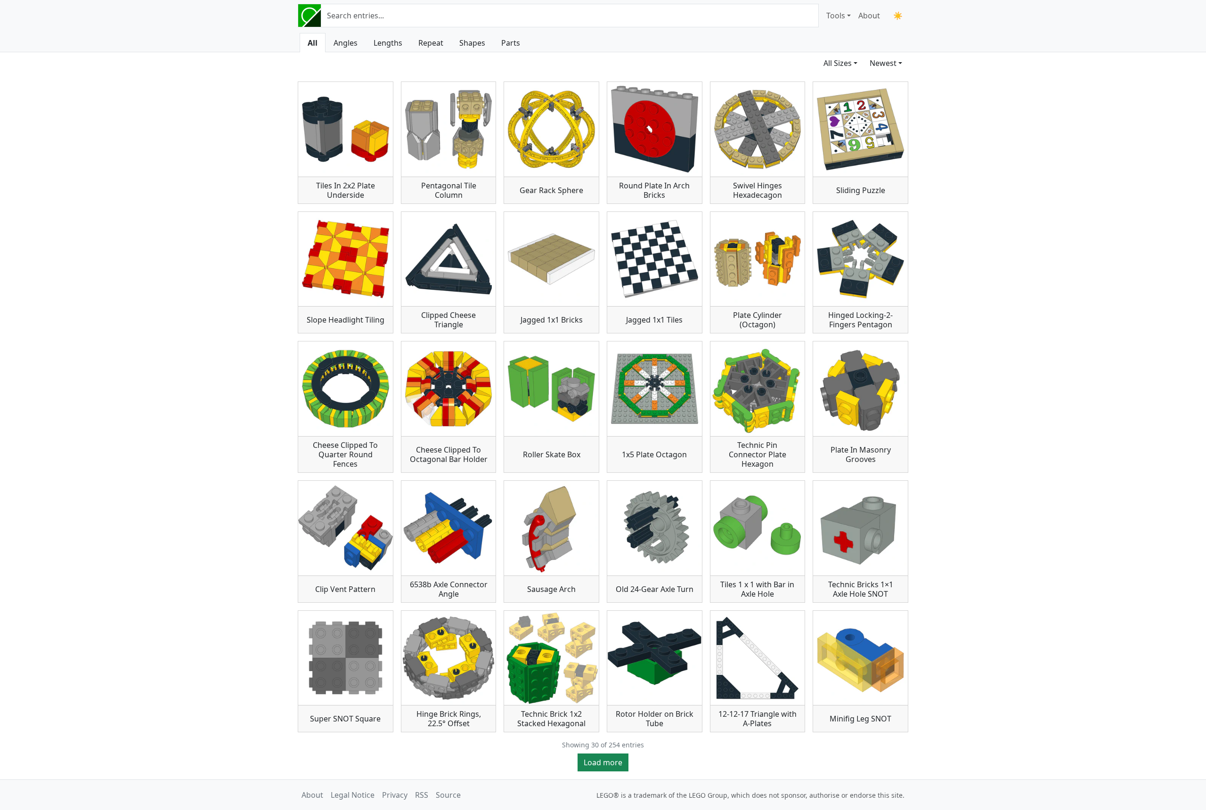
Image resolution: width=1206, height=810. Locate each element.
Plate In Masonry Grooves (861, 454)
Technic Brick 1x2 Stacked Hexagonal (551, 719)
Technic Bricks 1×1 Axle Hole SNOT (860, 589)
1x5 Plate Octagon (654, 454)
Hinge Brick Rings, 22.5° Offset (448, 719)
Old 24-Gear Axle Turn (654, 589)
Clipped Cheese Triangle (448, 320)
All (313, 43)
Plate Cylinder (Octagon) (757, 320)
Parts (510, 43)
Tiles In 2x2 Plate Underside (345, 190)
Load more (603, 762)
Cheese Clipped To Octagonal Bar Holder (449, 454)
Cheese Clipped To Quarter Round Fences (345, 454)
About (869, 15)
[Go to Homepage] (309, 15)
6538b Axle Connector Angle (449, 589)
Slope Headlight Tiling (345, 320)
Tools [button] (835, 15)
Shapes (472, 43)
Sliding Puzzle (860, 190)
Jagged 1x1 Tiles (654, 320)
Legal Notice (353, 795)
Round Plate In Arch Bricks (654, 190)
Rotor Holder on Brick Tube (654, 719)
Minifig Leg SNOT (860, 718)
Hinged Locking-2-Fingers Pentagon (860, 320)
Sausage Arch (551, 589)
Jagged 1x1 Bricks (552, 320)
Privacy (394, 795)
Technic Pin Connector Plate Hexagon (757, 454)
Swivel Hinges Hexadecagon (757, 190)
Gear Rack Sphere (551, 190)
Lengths (388, 43)
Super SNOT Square (345, 718)
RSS (421, 795)
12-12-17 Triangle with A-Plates (757, 719)
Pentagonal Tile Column (448, 190)
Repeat (430, 43)
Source (448, 795)
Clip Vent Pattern (345, 589)
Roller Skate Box (551, 454)
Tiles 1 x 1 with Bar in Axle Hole (757, 589)
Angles (346, 43)
